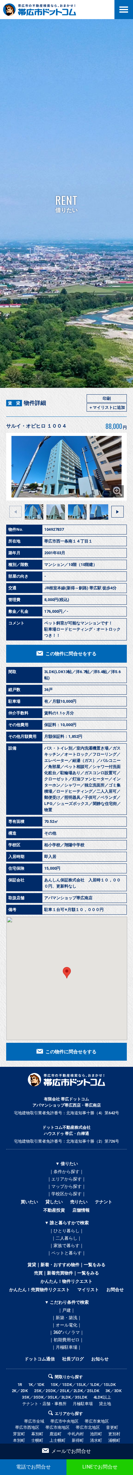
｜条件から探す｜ (66, 1171)
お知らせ (100, 1358)
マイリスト (88, 1289)
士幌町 (37, 1440)
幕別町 (37, 1434)
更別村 (114, 1434)
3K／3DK (113, 1390)
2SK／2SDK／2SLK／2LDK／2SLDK (66, 1390)
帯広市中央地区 (64, 1421)
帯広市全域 (34, 1421)
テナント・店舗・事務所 (44, 1403)
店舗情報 (81, 1210)
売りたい (79, 1201)
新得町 (78, 1440)
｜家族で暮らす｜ (66, 1245)
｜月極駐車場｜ (66, 1347)
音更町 (112, 1427)
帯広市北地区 (88, 1427)
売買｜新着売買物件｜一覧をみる (66, 1272)
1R (19, 1384)
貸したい (54, 1201)
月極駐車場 (83, 1403)
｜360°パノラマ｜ (66, 1332)
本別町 (19, 1440)
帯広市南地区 (57, 1427)
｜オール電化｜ (66, 1325)
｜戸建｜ (66, 1310)
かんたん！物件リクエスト (66, 1281)
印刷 (107, 398)
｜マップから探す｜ (66, 1186)
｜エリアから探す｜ (66, 1178)
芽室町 (19, 1434)
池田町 (96, 1434)
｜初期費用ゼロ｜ (66, 1339)
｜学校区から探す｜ (66, 1193)
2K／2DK (20, 1390)
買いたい (29, 1201)
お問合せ (115, 1289)
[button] (121, 465)
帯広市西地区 (27, 1427)
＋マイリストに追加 (107, 407)
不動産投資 (54, 1210)
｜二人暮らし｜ (66, 1238)
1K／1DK (36, 1384)
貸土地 (105, 1403)
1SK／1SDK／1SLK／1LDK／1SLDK (83, 1384)
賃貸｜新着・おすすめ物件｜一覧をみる (66, 1264)
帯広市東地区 (97, 1421)
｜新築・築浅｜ (66, 1317)
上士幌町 (57, 1440)
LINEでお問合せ (100, 1467)
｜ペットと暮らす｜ (66, 1252)
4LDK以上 (102, 1397)
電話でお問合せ (33, 1467)
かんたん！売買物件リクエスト (39, 1289)
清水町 (96, 1440)
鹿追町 (55, 1434)
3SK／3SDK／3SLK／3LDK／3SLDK (54, 1397)
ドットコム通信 (39, 1358)
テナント (103, 1201)
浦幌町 (114, 1440)
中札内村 (76, 1434)
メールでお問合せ (71, 1451)
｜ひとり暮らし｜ (66, 1230)
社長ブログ (73, 1358)
